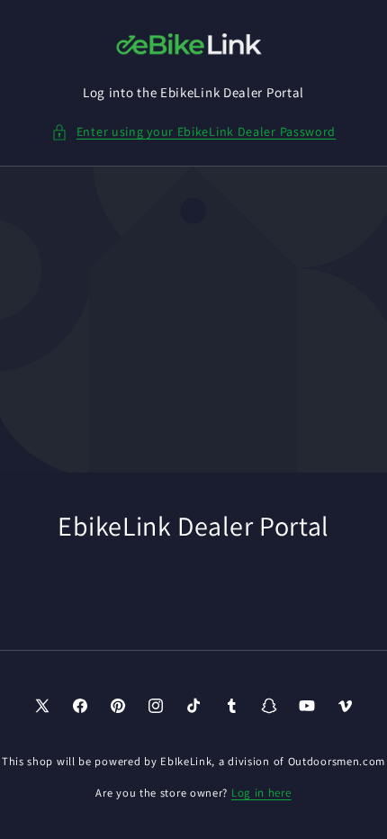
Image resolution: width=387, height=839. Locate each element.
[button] (193, 132)
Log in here (261, 792)
